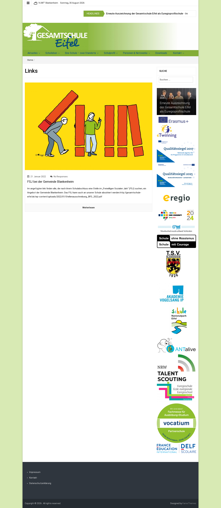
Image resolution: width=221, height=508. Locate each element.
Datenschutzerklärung (40, 483)
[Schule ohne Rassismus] (176, 241)
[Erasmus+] (173, 119)
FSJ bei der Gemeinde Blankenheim (50, 181)
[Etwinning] (166, 131)
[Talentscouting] (176, 367)
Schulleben (51, 53)
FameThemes (189, 503)
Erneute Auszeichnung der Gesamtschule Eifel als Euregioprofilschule (144, 13)
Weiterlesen (88, 207)
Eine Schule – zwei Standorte (80, 53)
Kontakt (177, 53)
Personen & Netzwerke (135, 53)
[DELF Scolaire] (176, 448)
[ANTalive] (176, 344)
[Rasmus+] (176, 150)
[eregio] (176, 198)
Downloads (161, 53)
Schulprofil (109, 53)
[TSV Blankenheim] (174, 264)
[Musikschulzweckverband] (176, 228)
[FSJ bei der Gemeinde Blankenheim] (88, 126)
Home (30, 60)
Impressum (34, 472)
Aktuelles (33, 53)
